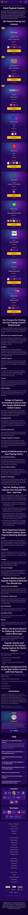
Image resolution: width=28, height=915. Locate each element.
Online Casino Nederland (5, 5)
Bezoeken (14, 53)
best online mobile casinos (17, 707)
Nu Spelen (14, 50)
